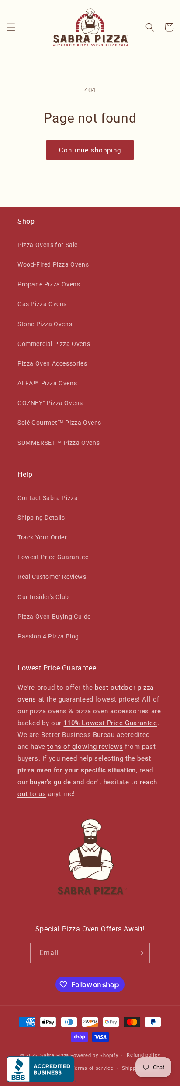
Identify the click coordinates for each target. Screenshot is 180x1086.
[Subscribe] (139, 953)
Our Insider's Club (43, 596)
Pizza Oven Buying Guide (54, 616)
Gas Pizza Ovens (42, 303)
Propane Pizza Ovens (48, 284)
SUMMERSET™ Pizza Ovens (58, 442)
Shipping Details (41, 517)
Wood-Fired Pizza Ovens (53, 264)
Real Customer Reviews (52, 576)
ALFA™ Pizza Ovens (47, 383)
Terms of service (92, 1068)
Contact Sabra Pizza (47, 497)
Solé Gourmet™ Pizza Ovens (59, 422)
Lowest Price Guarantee (52, 557)
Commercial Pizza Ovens (53, 343)
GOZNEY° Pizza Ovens (50, 402)
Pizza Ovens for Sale (47, 244)
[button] (11, 27)
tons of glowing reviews (85, 747)
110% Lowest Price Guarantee (110, 723)
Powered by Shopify (94, 1055)
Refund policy (143, 1055)
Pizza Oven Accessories (52, 363)
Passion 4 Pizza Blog (48, 636)
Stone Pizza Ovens (44, 324)
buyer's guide (50, 782)
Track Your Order (42, 537)
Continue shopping (90, 150)
